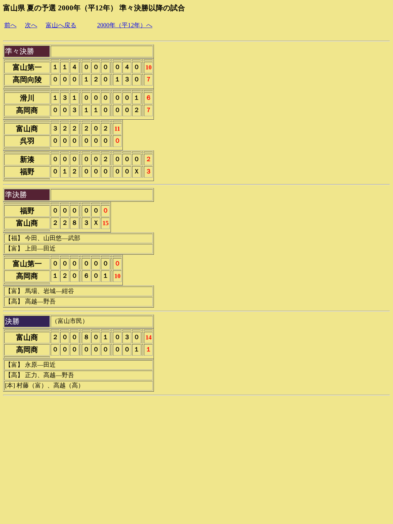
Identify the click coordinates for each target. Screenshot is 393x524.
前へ (10, 25)
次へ (31, 25)
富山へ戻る (61, 25)
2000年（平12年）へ (124, 25)
